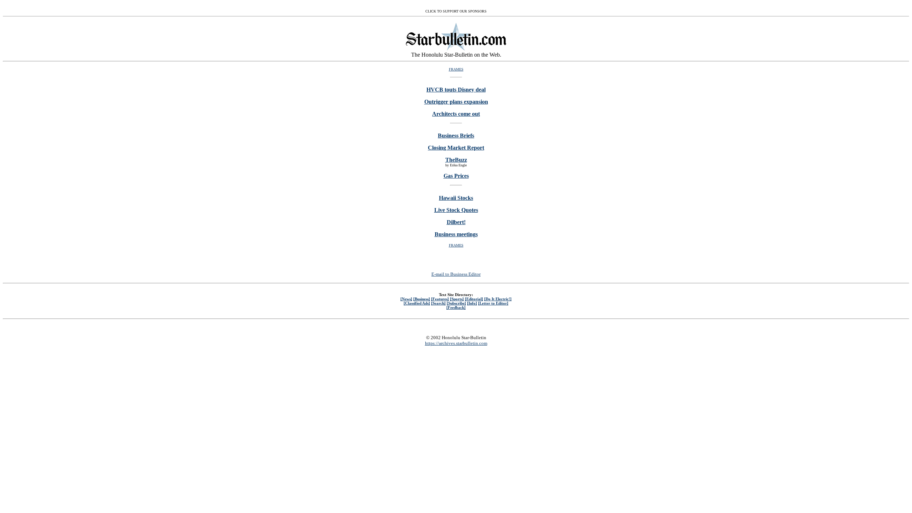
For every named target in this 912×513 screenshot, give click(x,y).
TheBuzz (456, 160)
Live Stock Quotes (456, 210)
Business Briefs (456, 136)
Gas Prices (456, 176)
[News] (406, 299)
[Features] (440, 299)
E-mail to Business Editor (456, 274)
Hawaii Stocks (456, 198)
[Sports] (457, 299)
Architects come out (456, 114)
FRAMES (456, 69)
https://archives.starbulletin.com (456, 343)
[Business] (421, 299)
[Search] (438, 303)
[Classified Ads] (417, 303)
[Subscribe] (456, 303)
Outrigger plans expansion (456, 102)
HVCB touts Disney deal (456, 90)
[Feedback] (456, 307)
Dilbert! (456, 222)
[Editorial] (474, 299)
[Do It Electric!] (498, 299)
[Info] (472, 303)
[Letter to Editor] (493, 303)
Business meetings (456, 234)
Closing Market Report (456, 148)
